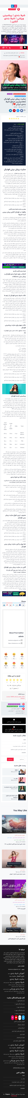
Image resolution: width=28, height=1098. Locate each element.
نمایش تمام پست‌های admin (18, 696)
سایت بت (12, 976)
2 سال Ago (14, 771)
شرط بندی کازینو (6, 989)
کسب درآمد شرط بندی (20, 993)
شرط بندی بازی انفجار (20, 984)
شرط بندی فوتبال (21, 986)
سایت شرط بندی (20, 711)
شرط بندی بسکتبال (12, 984)
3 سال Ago (19, 872)
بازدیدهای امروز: (21, 1001)
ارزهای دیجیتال (21, 1025)
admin (15, 107)
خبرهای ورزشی (21, 1028)
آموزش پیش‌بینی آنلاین (20, 835)
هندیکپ (22, 991)
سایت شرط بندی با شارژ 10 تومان (17, 874)
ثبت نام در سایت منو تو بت (19, 746)
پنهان (15, 124)
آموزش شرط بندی (15, 709)
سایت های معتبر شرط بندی (19, 94)
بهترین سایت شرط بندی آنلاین (17, 209)
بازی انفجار (20, 976)
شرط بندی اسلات (6, 982)
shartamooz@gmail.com (14, 640)
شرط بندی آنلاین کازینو (19, 271)
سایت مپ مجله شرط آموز (19, 1068)
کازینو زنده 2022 (21, 909)
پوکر (20, 991)
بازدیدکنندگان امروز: (20, 1004)
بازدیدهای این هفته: (20, 1013)
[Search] (6, 47)
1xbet (24, 740)
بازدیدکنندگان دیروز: (20, 1010)
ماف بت (24, 743)
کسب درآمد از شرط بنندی (8, 991)
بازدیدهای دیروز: (21, 1007)
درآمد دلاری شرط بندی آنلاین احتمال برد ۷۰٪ (15, 844)
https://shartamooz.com (14, 643)
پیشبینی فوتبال (16, 991)
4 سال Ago (22, 107)
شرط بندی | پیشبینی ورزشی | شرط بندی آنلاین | (14, 18)
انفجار (9, 973)
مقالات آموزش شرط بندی (20, 96)
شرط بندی (10, 94)
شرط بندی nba (12, 982)
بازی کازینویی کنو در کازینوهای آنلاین (16, 939)
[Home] (25, 47)
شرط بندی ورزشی (20, 713)
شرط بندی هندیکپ (14, 986)
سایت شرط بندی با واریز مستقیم (18, 749)
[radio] (18, 118)
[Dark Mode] (10, 47)
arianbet (24, 752)
